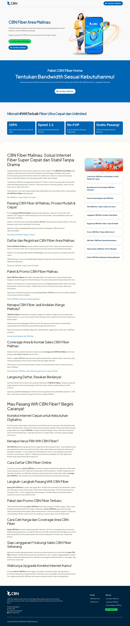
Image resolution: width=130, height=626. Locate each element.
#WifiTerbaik (29, 114)
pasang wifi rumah (27, 228)
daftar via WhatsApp (35, 253)
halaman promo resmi (54, 284)
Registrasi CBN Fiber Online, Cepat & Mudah (22, 265)
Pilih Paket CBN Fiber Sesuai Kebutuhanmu (101, 240)
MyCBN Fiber (22, 621)
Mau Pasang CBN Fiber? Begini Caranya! (21, 234)
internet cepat (29, 330)
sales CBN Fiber (19, 358)
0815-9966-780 (14, 612)
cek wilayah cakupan (21, 354)
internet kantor (32, 259)
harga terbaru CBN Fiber (46, 292)
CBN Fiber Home (88, 82)
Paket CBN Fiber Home (65, 70)
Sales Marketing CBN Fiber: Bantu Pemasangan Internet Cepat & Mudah (32, 371)
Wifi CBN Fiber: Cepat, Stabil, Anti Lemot (21, 197)
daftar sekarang (22, 392)
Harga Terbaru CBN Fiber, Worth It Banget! (102, 249)
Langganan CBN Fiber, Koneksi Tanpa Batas (102, 215)
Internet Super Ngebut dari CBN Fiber (20, 336)
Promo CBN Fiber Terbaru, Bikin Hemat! (101, 232)
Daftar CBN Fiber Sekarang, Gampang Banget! (23, 299)
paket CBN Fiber (40, 222)
